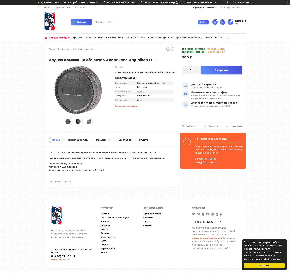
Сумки (104, 241)
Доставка (125, 140)
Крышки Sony (94, 37)
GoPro (104, 252)
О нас (47, 7)
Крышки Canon (135, 37)
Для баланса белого (189, 37)
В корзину (221, 70)
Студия (104, 245)
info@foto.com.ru (232, 7)
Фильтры (105, 225)
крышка (67, 182)
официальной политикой (207, 238)
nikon (57, 182)
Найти (203, 22)
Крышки (78, 37)
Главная (52, 49)
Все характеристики (126, 106)
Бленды (105, 221)
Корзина (147, 225)
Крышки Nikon (114, 37)
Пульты (104, 229)
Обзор (56, 140)
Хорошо (264, 265)
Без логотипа (214, 37)
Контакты (80, 7)
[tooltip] (168, 49)
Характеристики (78, 140)
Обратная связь (62, 7)
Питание (105, 233)
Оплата (143, 140)
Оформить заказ (152, 214)
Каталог (81, 22)
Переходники (108, 249)
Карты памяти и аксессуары (115, 217)
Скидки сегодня (59, 37)
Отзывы (103, 140)
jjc (51, 182)
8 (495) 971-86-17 (203, 7)
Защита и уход (108, 237)
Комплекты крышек (160, 37)
